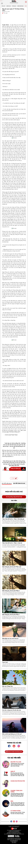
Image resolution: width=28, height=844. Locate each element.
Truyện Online (5, 24)
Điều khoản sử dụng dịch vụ (14, 841)
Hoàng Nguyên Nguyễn (18, 781)
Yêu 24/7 (3, 6)
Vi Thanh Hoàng (16, 810)
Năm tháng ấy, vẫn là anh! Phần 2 (10, 590)
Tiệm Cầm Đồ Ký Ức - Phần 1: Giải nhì (12, 543)
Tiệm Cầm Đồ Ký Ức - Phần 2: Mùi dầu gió (13, 519)
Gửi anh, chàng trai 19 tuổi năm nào (11, 710)
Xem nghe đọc (20, 6)
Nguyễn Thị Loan (16, 762)
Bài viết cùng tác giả (19, 483)
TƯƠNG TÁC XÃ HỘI (14, 743)
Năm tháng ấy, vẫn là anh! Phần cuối (11, 566)
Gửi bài (13, 478)
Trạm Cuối (5, 662)
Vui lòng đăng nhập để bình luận (14, 496)
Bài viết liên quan (7, 483)
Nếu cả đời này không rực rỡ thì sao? (12, 734)
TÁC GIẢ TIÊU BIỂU (14, 758)
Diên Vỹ (13, 771)
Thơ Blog (14, 6)
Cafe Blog (8, 6)
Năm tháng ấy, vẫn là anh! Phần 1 (10, 614)
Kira (12, 801)
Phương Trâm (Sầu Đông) (16, 791)
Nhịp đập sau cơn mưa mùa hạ (10, 638)
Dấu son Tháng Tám (7, 686)
